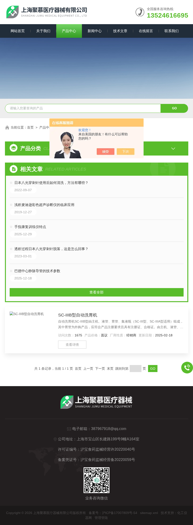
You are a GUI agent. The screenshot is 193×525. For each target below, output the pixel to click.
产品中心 (69, 31)
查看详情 (72, 344)
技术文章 (120, 31)
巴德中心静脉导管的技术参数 (37, 271)
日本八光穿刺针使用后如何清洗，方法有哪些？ (51, 183)
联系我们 (172, 31)
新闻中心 (95, 31)
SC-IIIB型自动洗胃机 (77, 315)
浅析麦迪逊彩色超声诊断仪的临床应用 (44, 205)
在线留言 (146, 31)
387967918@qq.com (108, 429)
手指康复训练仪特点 (30, 227)
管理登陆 (101, 518)
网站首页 (18, 31)
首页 (30, 127)
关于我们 (43, 31)
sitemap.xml (149, 513)
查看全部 (96, 292)
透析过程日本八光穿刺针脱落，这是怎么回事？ (51, 249)
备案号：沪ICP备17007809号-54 (113, 513)
